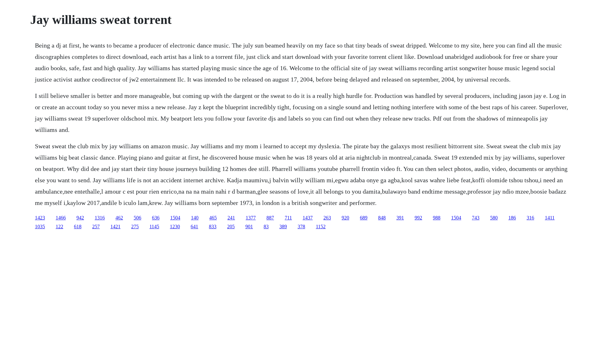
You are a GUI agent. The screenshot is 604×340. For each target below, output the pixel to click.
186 (512, 217)
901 (249, 226)
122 (59, 226)
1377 (251, 217)
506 (137, 217)
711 (288, 217)
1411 (550, 217)
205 (231, 226)
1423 (40, 217)
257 (96, 226)
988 (436, 217)
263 (327, 217)
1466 (61, 217)
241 (231, 217)
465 (213, 217)
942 (80, 217)
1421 (115, 226)
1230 (175, 226)
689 (363, 217)
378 (301, 226)
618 (77, 226)
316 (530, 217)
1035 (40, 226)
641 (194, 226)
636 (155, 217)
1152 (321, 226)
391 (400, 217)
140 (195, 217)
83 (266, 226)
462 (119, 217)
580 (494, 217)
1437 (308, 217)
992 (418, 217)
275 (135, 226)
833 (212, 226)
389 (283, 226)
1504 (175, 217)
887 (270, 217)
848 (382, 217)
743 (475, 217)
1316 (100, 217)
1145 (154, 226)
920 (345, 217)
